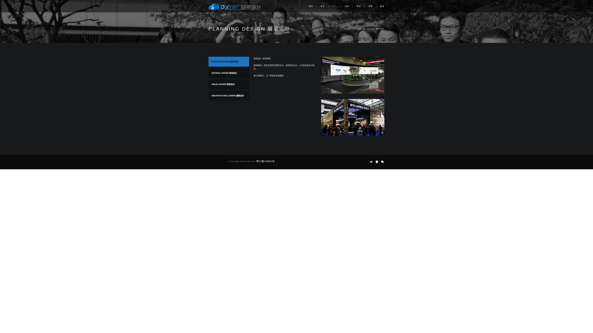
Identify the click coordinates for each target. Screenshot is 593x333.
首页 (311, 6)
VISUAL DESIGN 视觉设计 (223, 84)
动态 (347, 6)
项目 (359, 6)
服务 (335, 6)
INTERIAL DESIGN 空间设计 (224, 73)
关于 (323, 6)
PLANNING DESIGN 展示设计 (225, 61)
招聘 (370, 6)
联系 (382, 6)
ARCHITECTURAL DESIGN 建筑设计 (228, 95)
